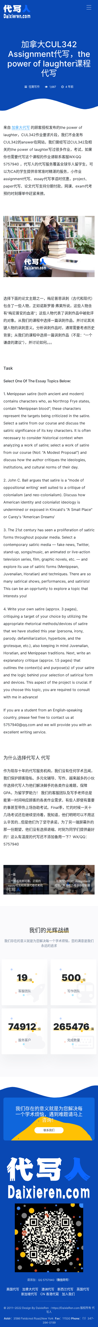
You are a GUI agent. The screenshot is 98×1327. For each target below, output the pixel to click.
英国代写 (83, 1289)
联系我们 (49, 1130)
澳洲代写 (47, 1289)
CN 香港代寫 (49, 1294)
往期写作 (34, 86)
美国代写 (12, 1289)
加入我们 (68, 1294)
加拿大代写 (21, 127)
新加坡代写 (29, 1294)
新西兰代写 (65, 1289)
